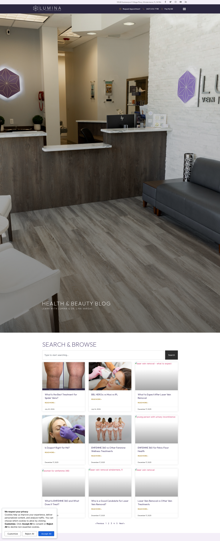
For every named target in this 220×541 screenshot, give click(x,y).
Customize (13, 533)
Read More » (50, 403)
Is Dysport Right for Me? (57, 447)
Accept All (46, 533)
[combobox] (103, 355)
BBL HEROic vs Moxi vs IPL (104, 394)
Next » (122, 523)
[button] (184, 8)
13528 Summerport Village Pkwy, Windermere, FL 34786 (139, 2)
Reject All (29, 533)
